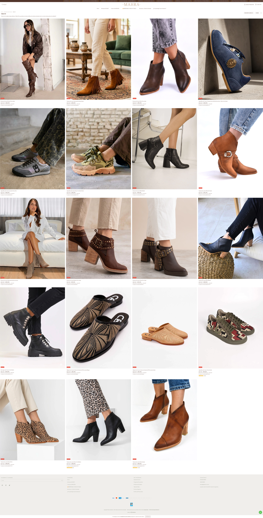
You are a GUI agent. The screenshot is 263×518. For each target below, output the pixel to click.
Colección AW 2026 (115, 8)
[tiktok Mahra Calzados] (9, 485)
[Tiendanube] (131, 512)
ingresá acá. (146, 509)
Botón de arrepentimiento (154, 509)
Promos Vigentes (137, 489)
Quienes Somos (137, 479)
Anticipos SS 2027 (105, 8)
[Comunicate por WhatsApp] (260, 512)
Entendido (148, 516)
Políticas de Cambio (138, 484)
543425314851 (203, 479)
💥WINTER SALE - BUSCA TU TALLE (129, 8)
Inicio (98, 8)
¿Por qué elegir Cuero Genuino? (159, 8)
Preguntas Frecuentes (138, 482)
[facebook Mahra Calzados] (6, 485)
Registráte (252, 4)
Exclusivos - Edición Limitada (145, 8)
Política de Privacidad (138, 491)
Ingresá (247, 4)
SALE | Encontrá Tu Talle (8, 11)
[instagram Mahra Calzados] (2, 485)
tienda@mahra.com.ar (204, 484)
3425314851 (202, 482)
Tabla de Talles (137, 486)
